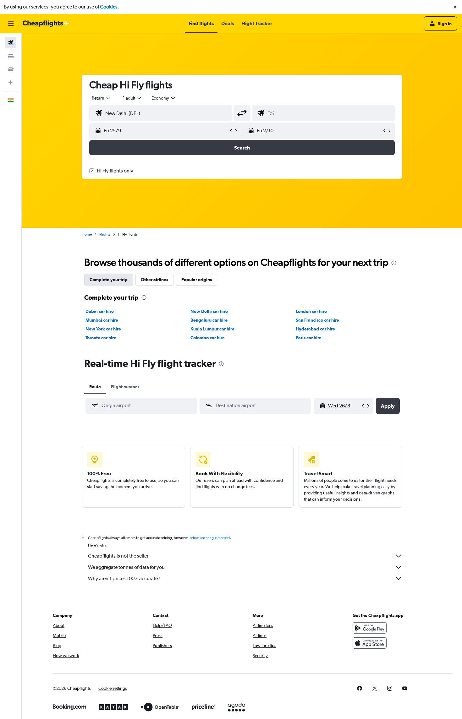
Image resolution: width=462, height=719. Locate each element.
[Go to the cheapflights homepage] (46, 23)
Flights (104, 234)
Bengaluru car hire (209, 320)
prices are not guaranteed (210, 538)
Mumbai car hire (101, 320)
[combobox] (101, 98)
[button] (455, 7)
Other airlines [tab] (154, 279)
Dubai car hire (99, 311)
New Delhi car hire (209, 311)
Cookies (109, 7)
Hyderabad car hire (315, 328)
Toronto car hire (100, 337)
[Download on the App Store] (370, 643)
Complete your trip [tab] (109, 279)
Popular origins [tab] (196, 279)
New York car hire (103, 328)
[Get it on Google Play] (370, 628)
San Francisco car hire (317, 320)
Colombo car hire (207, 337)
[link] (359, 688)
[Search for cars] (11, 69)
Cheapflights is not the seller (118, 556)
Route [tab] (95, 386)
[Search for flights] (11, 42)
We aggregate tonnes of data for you (126, 567)
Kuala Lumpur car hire (212, 328)
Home (87, 234)
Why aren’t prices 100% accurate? (124, 578)
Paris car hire (309, 337)
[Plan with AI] (11, 82)
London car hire (311, 311)
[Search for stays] (11, 56)
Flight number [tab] (125, 386)
